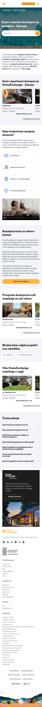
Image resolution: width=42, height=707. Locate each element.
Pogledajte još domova (31, 119)
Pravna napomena (15, 679)
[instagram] (7, 542)
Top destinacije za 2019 (9, 631)
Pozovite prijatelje (7, 597)
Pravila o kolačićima (28, 675)
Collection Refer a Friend (9, 641)
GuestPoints (6, 590)
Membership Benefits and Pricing (12, 645)
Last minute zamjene (8, 622)
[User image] (28, 100)
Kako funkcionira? (7, 587)
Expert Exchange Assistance (11, 650)
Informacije (5, 564)
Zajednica (5, 573)
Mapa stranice (27, 679)
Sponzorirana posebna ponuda (12, 648)
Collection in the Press (9, 638)
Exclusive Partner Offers (9, 652)
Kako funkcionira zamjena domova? (15, 425)
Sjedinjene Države (19, 10)
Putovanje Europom (8, 619)
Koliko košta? (6, 592)
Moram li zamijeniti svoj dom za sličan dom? (18, 461)
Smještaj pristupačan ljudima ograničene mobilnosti (18, 627)
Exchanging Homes (8, 636)
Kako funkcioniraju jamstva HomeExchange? (18, 442)
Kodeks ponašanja (27, 671)
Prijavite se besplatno (28, 4)
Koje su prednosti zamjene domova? (15, 430)
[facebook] (3, 542)
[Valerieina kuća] (17, 389)
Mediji (4, 576)
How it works (6, 655)
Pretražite (37, 33)
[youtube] (23, 542)
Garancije (5, 594)
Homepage (6, 10)
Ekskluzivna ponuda (8, 660)
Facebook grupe (7, 624)
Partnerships (6, 664)
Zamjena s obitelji (7, 617)
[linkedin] (15, 542)
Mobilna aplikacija (8, 571)
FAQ (3, 606)
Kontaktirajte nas (7, 608)
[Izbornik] (38, 3)
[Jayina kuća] (17, 102)
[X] (19, 542)
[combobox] (21, 33)
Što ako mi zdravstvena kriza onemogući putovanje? (16, 455)
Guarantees (6, 643)
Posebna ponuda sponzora (10, 634)
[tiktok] (11, 542)
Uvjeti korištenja (14, 671)
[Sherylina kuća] (17, 316)
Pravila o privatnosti (14, 675)
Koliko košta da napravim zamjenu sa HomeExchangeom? (15, 436)
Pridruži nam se (7, 566)
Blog (3, 569)
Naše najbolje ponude (9, 629)
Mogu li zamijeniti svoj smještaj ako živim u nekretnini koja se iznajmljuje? (17, 448)
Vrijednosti (5, 585)
